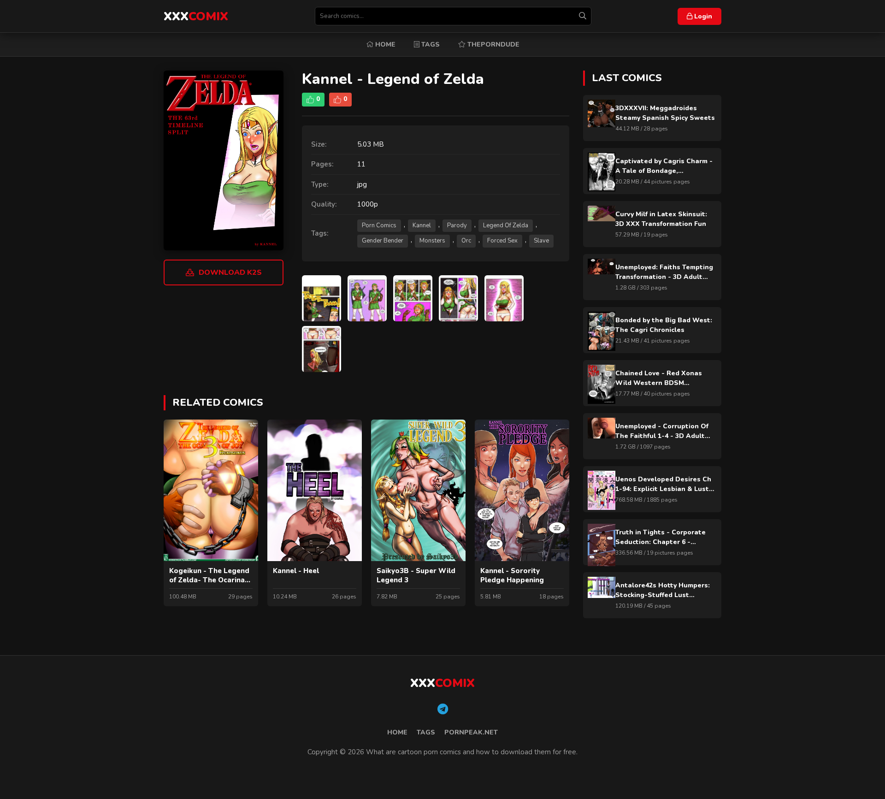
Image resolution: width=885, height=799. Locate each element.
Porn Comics (379, 225)
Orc (466, 241)
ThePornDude (492, 44)
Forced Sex (502, 241)
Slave (541, 241)
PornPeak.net (471, 732)
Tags (429, 44)
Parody (457, 225)
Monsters (432, 241)
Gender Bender (382, 241)
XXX (196, 16)
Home (384, 44)
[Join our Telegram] (442, 709)
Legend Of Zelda (505, 225)
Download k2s (230, 272)
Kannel (422, 225)
